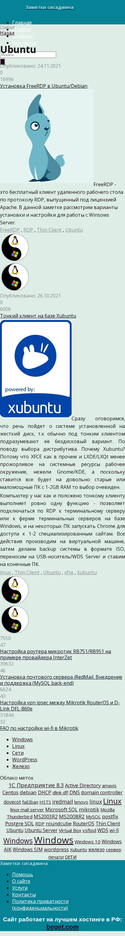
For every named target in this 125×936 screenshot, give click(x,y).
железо (96, 849)
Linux (18, 746)
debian (28, 792)
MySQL (93, 816)
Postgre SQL (19, 823)
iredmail (62, 801)
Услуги (20, 887)
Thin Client (49, 229)
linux (5, 572)
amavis (109, 785)
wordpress (56, 849)
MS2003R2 (46, 816)
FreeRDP (10, 229)
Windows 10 (87, 841)
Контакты (24, 894)
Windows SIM (28, 849)
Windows (22, 739)
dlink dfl (60, 792)
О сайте (21, 29)
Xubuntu (87, 572)
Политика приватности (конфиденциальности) (40, 904)
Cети (18, 752)
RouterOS (83, 823)
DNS (74, 792)
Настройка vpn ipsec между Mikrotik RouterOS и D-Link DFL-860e (60, 705)
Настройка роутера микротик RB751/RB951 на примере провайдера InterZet (55, 654)
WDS (102, 830)
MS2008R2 (72, 816)
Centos (10, 792)
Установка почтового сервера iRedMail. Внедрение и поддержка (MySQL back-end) (61, 680)
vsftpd (89, 830)
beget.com (62, 927)
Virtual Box (70, 830)
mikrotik (89, 809)
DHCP (44, 792)
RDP (28, 229)
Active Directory (83, 785)
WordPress (24, 759)
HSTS (45, 802)
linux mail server (27, 809)
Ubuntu (74, 229)
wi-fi (114, 830)
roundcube (59, 823)
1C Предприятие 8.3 (36, 785)
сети (71, 856)
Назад (7, 33)
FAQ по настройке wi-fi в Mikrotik (39, 728)
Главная (22, 22)
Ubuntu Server (41, 830)
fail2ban (30, 802)
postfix (110, 816)
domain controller (102, 792)
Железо (21, 766)
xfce (68, 572)
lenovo (81, 802)
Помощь (22, 36)
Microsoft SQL (61, 809)
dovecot (12, 802)
